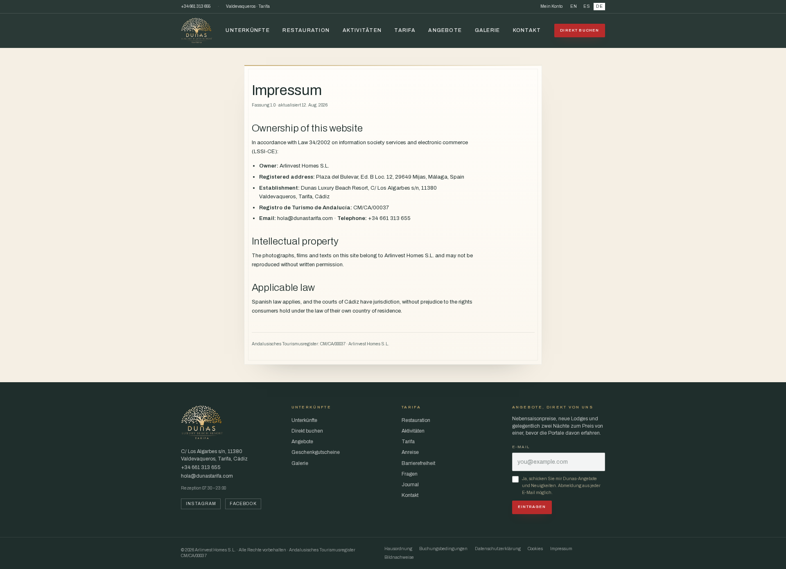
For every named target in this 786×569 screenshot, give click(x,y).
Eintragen (532, 507)
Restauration (306, 30)
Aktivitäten (362, 30)
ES (586, 6)
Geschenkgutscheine (315, 452)
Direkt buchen (579, 30)
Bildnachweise (399, 557)
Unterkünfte (247, 30)
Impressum (561, 548)
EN (573, 6)
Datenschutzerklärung (498, 548)
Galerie (487, 30)
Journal (410, 484)
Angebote (445, 30)
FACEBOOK (243, 503)
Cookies (535, 548)
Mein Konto (551, 6)
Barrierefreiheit (418, 463)
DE (599, 6)
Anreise (410, 452)
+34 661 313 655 (195, 6)
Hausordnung (398, 548)
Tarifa (404, 30)
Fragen (410, 474)
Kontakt (527, 30)
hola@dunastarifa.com (207, 476)
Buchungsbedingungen (443, 548)
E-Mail (521, 447)
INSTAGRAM (201, 503)
